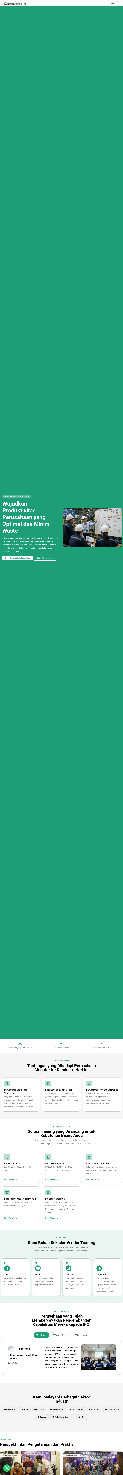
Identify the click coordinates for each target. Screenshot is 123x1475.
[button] (113, 3)
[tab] (41, 1335)
